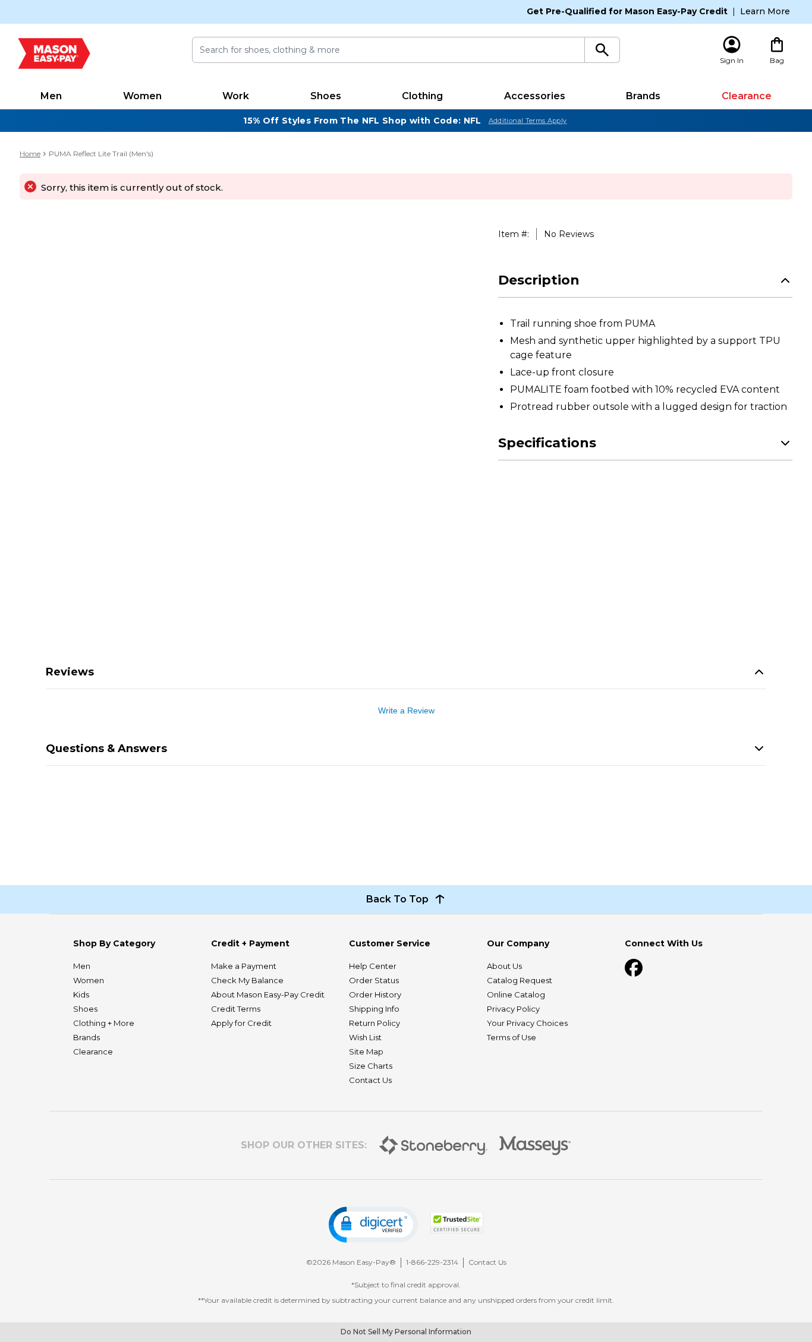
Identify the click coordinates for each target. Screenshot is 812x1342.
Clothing (422, 96)
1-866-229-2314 (432, 1262)
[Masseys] (535, 1145)
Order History (375, 994)
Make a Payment (243, 966)
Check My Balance (247, 980)
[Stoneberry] (433, 1145)
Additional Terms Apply (528, 120)
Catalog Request (519, 980)
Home (30, 153)
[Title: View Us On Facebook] (634, 968)
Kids (81, 994)
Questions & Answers (106, 748)
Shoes (325, 96)
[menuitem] (51, 96)
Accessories (534, 96)
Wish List (365, 1037)
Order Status (374, 980)
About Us (504, 966)
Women (142, 96)
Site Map (366, 1051)
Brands (643, 96)
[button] (373, 1225)
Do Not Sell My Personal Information (406, 1331)
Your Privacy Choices (527, 1023)
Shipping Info (374, 1008)
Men (51, 96)
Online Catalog (516, 994)
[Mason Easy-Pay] (54, 53)
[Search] (602, 50)
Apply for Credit (241, 1023)
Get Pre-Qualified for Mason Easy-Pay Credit (627, 11)
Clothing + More (103, 1023)
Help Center (372, 966)
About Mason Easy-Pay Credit (268, 994)
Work (235, 96)
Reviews (70, 671)
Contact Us (370, 1080)
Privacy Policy (513, 1008)
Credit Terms (235, 1008)
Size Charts (370, 1066)
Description (539, 280)
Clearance (747, 96)
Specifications (547, 443)
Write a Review (406, 710)
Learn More (765, 11)
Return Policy (374, 1023)
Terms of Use (511, 1037)
